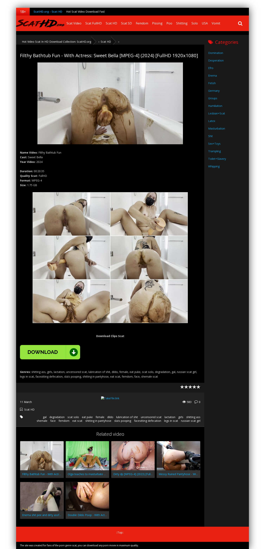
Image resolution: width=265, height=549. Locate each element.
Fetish (212, 83)
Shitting (182, 23)
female (100, 417)
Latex (211, 121)
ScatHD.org (40, 23)
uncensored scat (151, 417)
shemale (42, 421)
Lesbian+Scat (216, 113)
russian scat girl (190, 421)
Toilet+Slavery (217, 159)
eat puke (87, 417)
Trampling (214, 151)
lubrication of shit (127, 417)
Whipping (214, 166)
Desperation (216, 60)
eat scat (77, 421)
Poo (169, 23)
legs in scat (171, 421)
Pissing (157, 23)
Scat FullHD (93, 23)
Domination (215, 53)
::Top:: (120, 532)
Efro (210, 68)
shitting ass (193, 417)
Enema (212, 75)
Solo (194, 23)
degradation (57, 417)
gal (45, 417)
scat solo (73, 417)
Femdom (142, 23)
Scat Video (74, 23)
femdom (64, 421)
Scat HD (111, 23)
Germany (214, 91)
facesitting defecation (147, 421)
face (53, 421)
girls (180, 417)
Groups (212, 98)
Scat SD (126, 23)
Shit (210, 136)
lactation (170, 417)
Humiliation (215, 106)
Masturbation (216, 128)
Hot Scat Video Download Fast (85, 11)
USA (205, 23)
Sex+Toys (214, 143)
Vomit (216, 23)
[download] (50, 352)
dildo (110, 417)
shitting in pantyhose (98, 421)
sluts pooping (122, 421)
